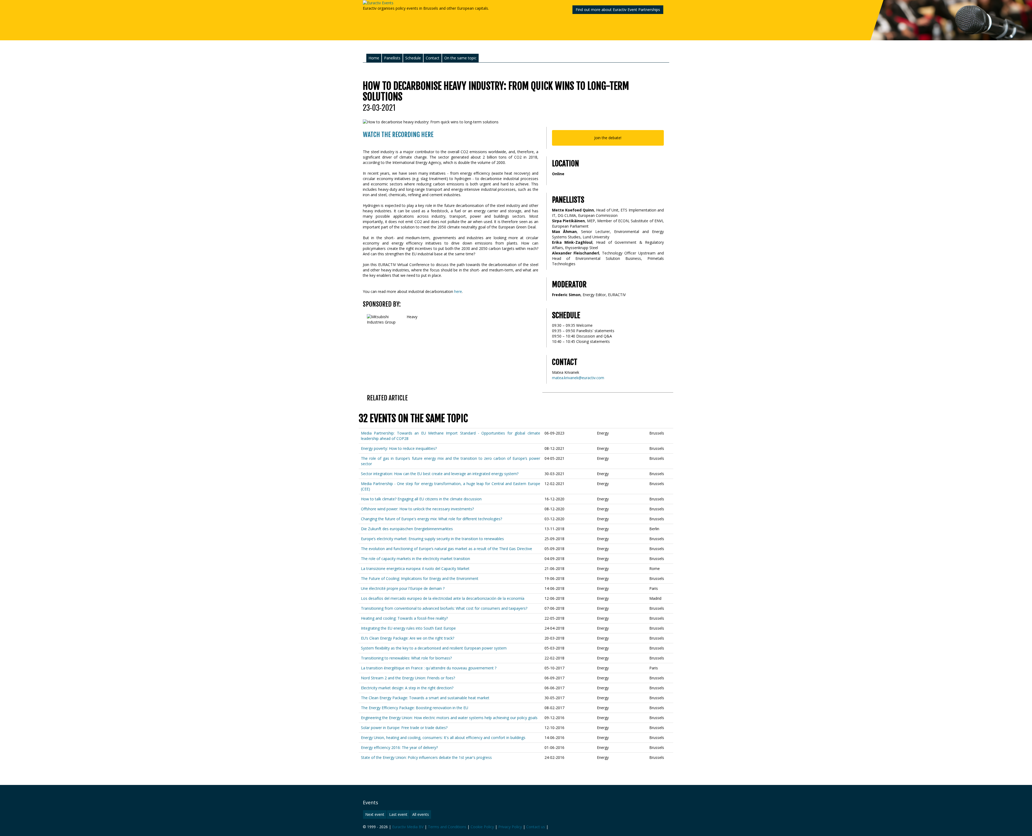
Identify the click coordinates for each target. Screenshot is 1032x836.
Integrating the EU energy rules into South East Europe (408, 628)
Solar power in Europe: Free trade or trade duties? (404, 727)
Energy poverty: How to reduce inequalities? (399, 448)
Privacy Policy (510, 826)
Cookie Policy (482, 826)
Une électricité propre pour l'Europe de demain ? (403, 588)
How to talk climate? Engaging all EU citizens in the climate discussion (421, 498)
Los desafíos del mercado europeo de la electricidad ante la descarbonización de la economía (442, 598)
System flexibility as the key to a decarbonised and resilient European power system (434, 648)
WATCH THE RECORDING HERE (398, 135)
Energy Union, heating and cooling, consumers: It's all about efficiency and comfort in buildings (443, 737)
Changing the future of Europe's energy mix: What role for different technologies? (431, 518)
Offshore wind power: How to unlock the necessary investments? (417, 508)
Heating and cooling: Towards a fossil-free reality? (404, 618)
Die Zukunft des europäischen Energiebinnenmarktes (407, 528)
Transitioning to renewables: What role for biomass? (406, 658)
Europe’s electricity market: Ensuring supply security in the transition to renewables (432, 538)
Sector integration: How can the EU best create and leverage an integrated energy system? (439, 473)
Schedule (413, 57)
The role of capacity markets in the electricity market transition (415, 558)
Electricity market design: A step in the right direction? (407, 687)
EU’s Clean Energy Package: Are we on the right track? (407, 638)
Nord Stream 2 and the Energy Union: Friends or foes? (408, 677)
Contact (432, 57)
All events (420, 814)
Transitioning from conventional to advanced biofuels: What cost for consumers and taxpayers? (444, 608)
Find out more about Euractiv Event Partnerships (618, 9)
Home (373, 57)
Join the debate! (607, 137)
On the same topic (460, 57)
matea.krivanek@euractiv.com (578, 377)
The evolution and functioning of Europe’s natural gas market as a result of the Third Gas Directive (446, 548)
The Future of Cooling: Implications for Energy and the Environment (419, 578)
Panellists (392, 57)
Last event (398, 814)
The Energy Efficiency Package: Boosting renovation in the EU (414, 707)
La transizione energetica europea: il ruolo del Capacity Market (415, 568)
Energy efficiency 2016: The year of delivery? (399, 747)
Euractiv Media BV (408, 826)
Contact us (535, 826)
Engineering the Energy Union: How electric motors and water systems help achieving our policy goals (449, 717)
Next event (374, 814)
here (458, 291)
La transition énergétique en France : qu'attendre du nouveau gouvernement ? (428, 667)
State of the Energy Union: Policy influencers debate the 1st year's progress (426, 757)
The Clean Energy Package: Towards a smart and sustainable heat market (425, 697)
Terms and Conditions (447, 826)
